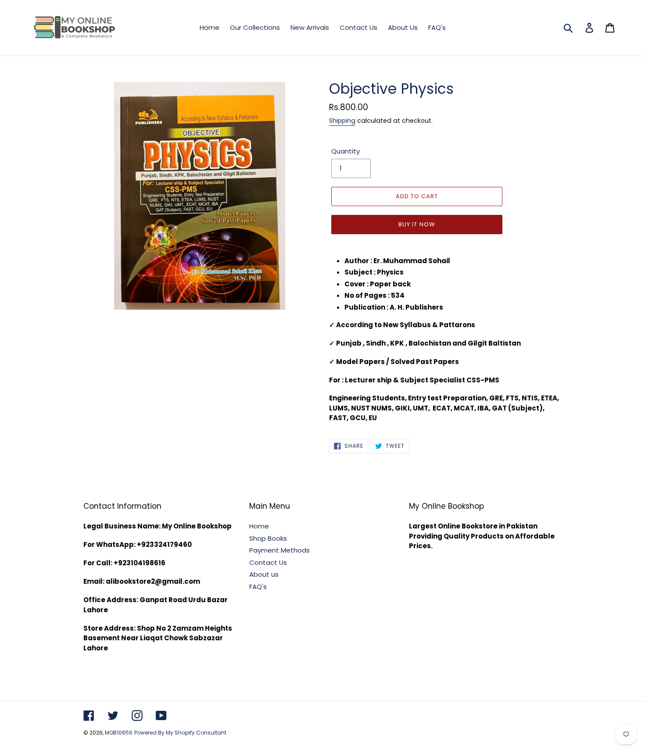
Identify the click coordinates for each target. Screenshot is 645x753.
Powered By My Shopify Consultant (180, 732)
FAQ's (258, 586)
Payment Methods (279, 550)
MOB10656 (119, 732)
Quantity (345, 151)
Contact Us (268, 562)
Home (259, 526)
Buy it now (416, 224)
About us (264, 574)
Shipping (342, 120)
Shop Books (268, 538)
